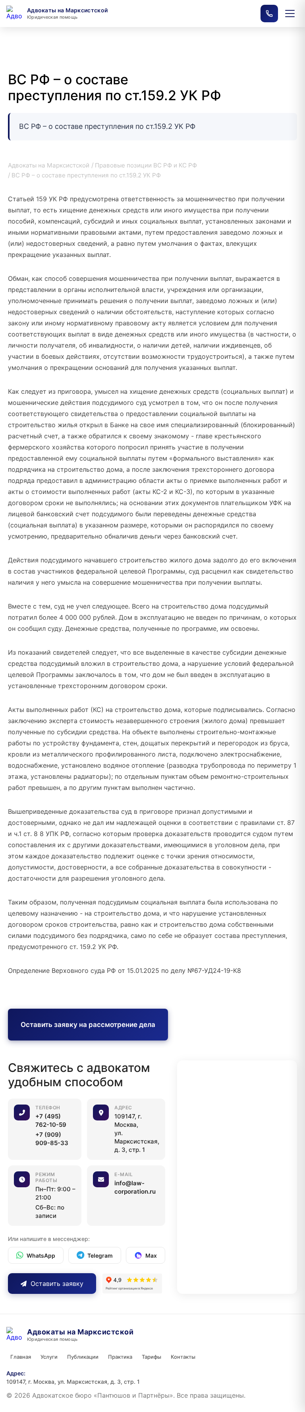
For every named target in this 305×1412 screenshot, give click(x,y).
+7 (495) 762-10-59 (50, 1120)
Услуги (49, 1357)
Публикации (82, 1357)
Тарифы (151, 1357)
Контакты (183, 1357)
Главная (20, 1357)
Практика (120, 1357)
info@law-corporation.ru (135, 1187)
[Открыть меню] (290, 13)
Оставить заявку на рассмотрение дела (88, 1025)
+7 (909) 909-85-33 (51, 1139)
